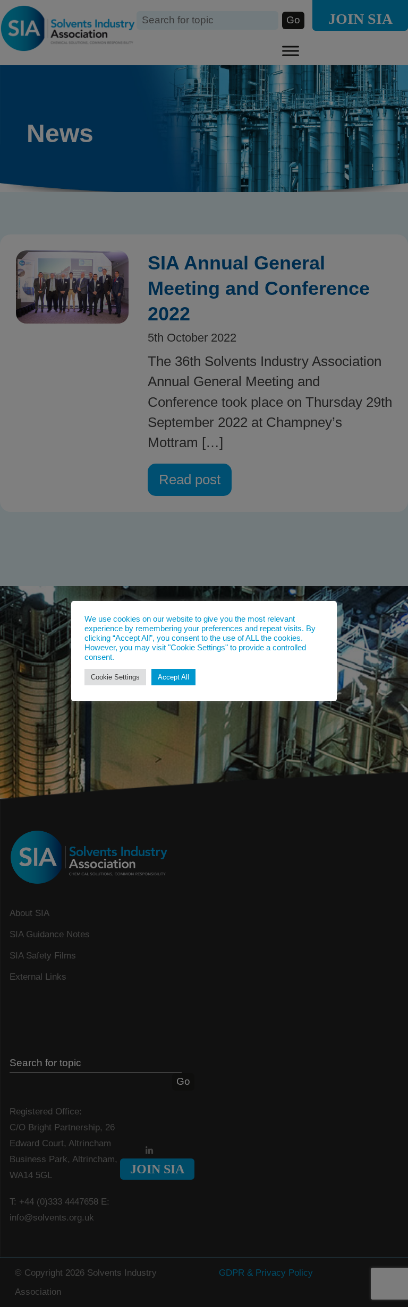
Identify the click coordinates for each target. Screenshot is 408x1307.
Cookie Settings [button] (115, 677)
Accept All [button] (173, 677)
